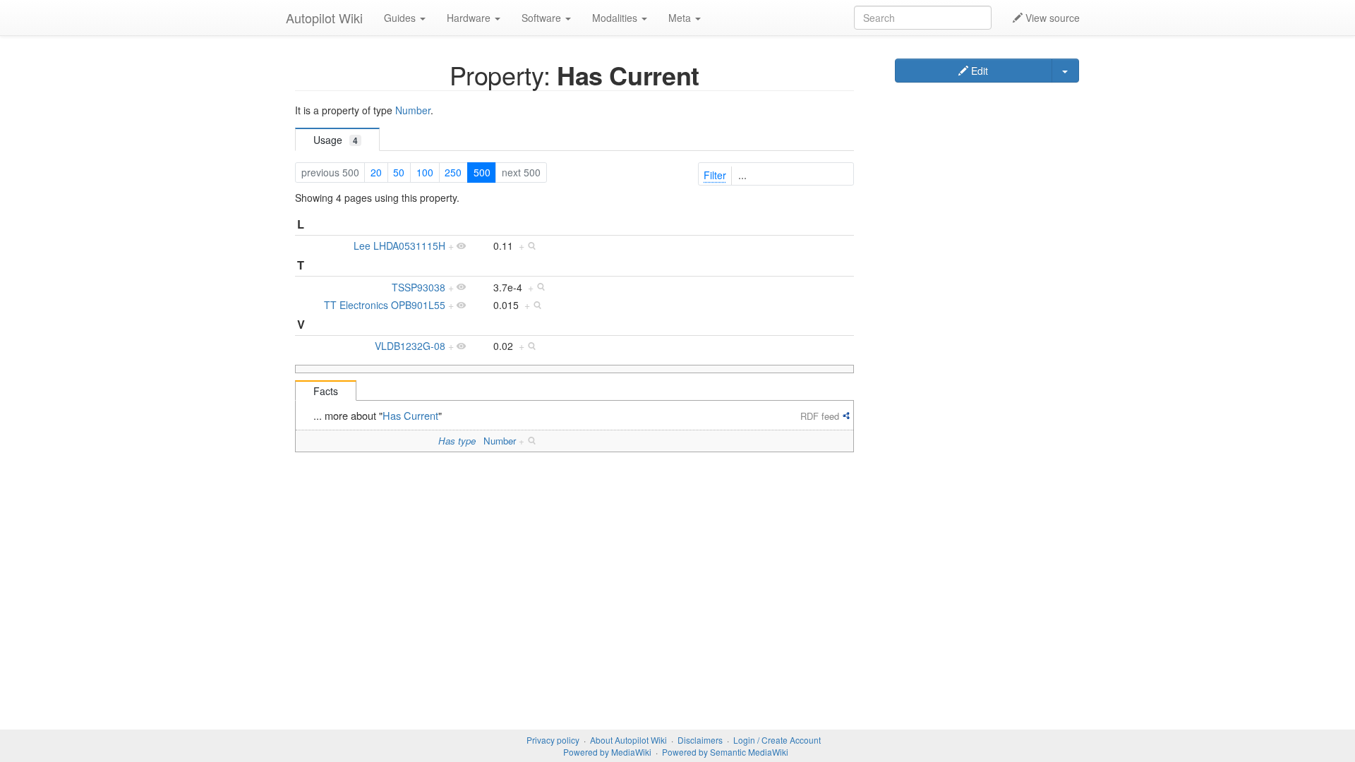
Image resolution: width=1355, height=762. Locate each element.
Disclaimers (700, 740)
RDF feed (819, 416)
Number (412, 110)
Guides (401, 18)
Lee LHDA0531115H (399, 245)
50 (398, 172)
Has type (457, 440)
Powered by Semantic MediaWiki (725, 752)
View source (1051, 18)
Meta (681, 18)
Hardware (470, 18)
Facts (325, 391)
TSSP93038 (418, 287)
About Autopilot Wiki (628, 740)
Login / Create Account (777, 740)
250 (453, 172)
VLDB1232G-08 (410, 346)
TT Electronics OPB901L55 (384, 305)
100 (424, 172)
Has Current (410, 415)
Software (543, 18)
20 (376, 172)
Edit (978, 71)
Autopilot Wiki (324, 17)
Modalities (616, 18)
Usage (335, 140)
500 (482, 172)
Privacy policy (552, 740)
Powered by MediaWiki (607, 752)
